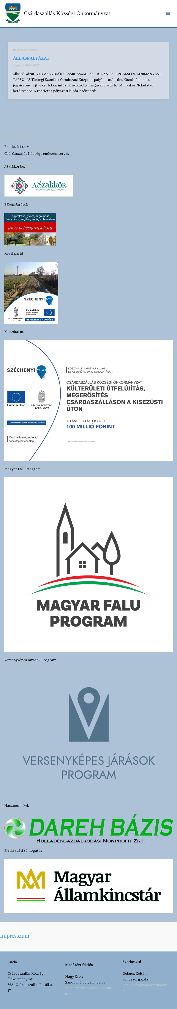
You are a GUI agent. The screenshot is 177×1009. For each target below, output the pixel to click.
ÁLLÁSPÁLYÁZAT (18, 136)
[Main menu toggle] (168, 13)
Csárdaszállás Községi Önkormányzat (67, 13)
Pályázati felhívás (25, 50)
